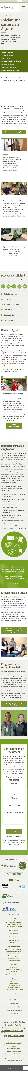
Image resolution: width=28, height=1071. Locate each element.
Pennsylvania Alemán (10, 1060)
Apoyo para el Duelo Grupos (14, 951)
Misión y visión (14, 935)
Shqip (20, 1060)
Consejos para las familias (14, 924)
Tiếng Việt (5, 1058)
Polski (14, 1053)
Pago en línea (14, 1013)
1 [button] (12, 433)
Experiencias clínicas (7, 64)
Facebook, (21, 361)
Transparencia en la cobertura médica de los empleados (14, 1042)
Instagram (4, 363)
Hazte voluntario (14, 967)
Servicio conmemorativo (14, 958)
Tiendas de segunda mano (14, 1010)
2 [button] (14, 433)
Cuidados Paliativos (14, 918)
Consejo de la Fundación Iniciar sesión (14, 1045)
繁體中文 (18, 1053)
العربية (15, 1055)
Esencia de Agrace (14, 937)
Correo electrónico (14, 805)
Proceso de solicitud (7, 55)
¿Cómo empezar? (14, 973)
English (5, 1053)
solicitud (22, 767)
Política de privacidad (14, 1068)
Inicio (2, 15)
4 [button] (15, 583)
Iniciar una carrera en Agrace (14, 1007)
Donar (14, 979)
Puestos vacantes (7, 52)
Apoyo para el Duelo (14, 946)
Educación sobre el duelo (14, 953)
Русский (10, 1055)
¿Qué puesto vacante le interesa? (14, 812)
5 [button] (17, 583)
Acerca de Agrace (14, 930)
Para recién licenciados (8, 67)
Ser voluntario (14, 964)
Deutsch (10, 1058)
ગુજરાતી (22, 1055)
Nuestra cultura (6, 58)
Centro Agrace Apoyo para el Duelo (14, 949)
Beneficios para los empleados (11, 61)
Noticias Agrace (14, 942)
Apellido (14, 794)
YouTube (12, 363)
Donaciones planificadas (14, 987)
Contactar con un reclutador (10, 70)
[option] (25, 1)
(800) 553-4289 (15, 836)
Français (23, 1058)
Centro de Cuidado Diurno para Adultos (14, 920)
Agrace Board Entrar (14, 1048)
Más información (14, 425)
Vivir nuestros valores (14, 938)
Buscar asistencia (14, 914)
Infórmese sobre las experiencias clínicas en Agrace (14, 630)
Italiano (15, 1058)
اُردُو (18, 1055)
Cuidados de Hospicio (14, 917)
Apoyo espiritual (14, 956)
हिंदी (19, 1058)
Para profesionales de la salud (14, 926)
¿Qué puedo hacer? (14, 971)
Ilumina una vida (14, 983)
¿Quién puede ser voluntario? (14, 969)
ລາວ (17, 1060)
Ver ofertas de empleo (14, 132)
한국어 (23, 1053)
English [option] (25, 1)
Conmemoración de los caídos (14, 985)
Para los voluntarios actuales (14, 974)
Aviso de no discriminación (14, 1051)
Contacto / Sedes (14, 1003)
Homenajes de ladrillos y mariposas (14, 989)
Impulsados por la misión (13, 394)
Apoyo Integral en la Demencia (14, 922)
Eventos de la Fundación (14, 991)
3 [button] (15, 433)
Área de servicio (14, 933)
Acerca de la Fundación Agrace (14, 981)
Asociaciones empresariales (14, 993)
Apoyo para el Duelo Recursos (14, 955)
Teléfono (14, 798)
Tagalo (6, 1055)
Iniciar (14, 1000)
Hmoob (9, 1053)
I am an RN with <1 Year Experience (14, 704)
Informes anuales (14, 940)
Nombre (14, 783)
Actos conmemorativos (14, 960)
